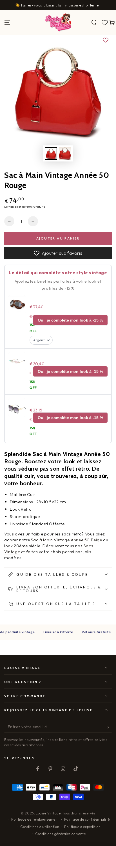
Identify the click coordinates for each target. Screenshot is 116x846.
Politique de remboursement (35, 819)
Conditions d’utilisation (39, 827)
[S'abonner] (108, 727)
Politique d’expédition (82, 827)
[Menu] (7, 22)
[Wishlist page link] (105, 22)
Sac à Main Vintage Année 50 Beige (66, 539)
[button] (94, 22)
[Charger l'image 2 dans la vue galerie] (65, 153)
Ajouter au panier (58, 238)
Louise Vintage (48, 813)
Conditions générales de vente (60, 834)
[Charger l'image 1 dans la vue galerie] (51, 153)
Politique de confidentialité (87, 819)
